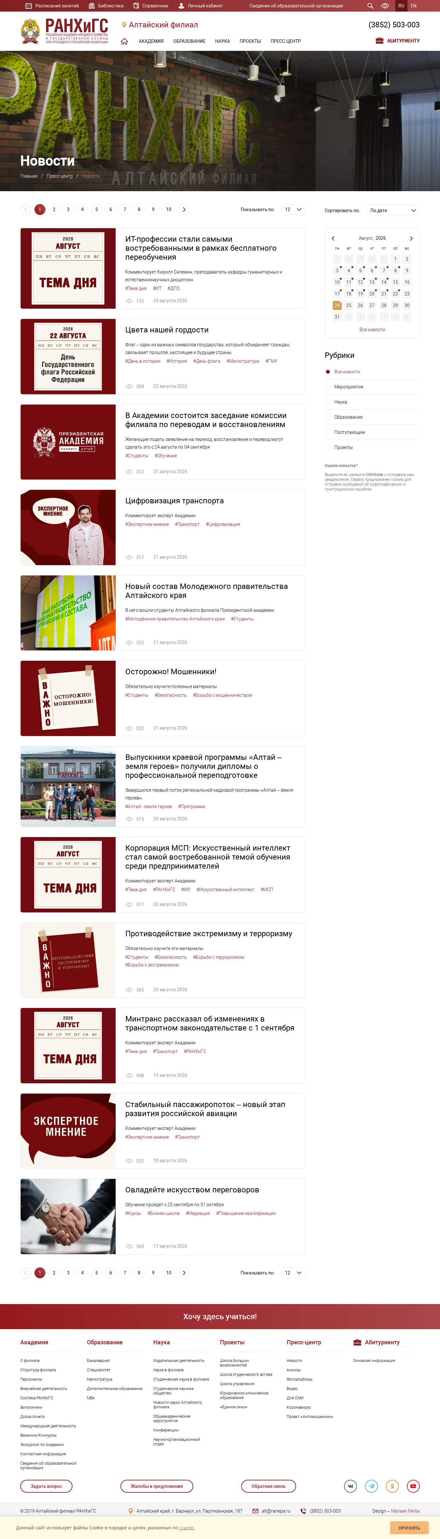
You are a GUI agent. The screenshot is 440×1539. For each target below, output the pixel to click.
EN (413, 5)
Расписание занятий (57, 5)
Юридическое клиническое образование (244, 1395)
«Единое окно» (233, 1407)
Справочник (155, 5)
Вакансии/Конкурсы (38, 1435)
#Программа (191, 806)
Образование (348, 417)
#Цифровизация (223, 524)
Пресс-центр (60, 176)
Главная (29, 176)
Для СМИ (295, 1398)
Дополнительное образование (114, 1388)
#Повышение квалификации (246, 1213)
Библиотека (111, 5)
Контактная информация (43, 1454)
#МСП (267, 889)
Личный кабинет (205, 5)
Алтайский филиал (163, 25)
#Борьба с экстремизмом (152, 965)
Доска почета (32, 1416)
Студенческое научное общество (173, 1390)
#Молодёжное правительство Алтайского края (175, 619)
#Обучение (166, 455)
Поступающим (349, 432)
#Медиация (198, 1213)
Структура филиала (38, 1370)
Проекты (343, 447)
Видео (292, 1388)
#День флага (206, 361)
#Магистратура (242, 361)
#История (177, 361)
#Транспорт (187, 524)
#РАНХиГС (164, 889)
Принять (409, 1528)
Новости (294, 1360)
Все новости (372, 329)
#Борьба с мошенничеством (222, 695)
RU (401, 5)
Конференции (165, 1430)
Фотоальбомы (299, 1379)
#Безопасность (171, 695)
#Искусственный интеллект (225, 889)
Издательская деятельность (178, 1360)
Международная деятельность (48, 1426)
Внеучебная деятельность (43, 1388)
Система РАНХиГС (36, 1398)
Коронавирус (299, 1407)
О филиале (30, 1360)
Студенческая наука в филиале (181, 1379)
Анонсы (294, 1370)
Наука (340, 402)
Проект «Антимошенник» (310, 1416)
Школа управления (237, 1384)
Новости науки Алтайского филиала (177, 1404)
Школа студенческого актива (246, 1374)
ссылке (186, 1528)
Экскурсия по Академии (42, 1444)
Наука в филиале (168, 1370)
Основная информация (374, 1360)
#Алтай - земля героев (148, 806)
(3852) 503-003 (394, 25)
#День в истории (142, 361)
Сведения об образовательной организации (296, 5)
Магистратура (99, 1379)
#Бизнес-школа (164, 1213)
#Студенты (136, 455)
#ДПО (173, 288)
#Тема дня (136, 288)
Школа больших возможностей (234, 1362)
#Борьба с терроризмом (218, 957)
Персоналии (31, 1379)
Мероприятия (348, 386)
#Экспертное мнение (147, 524)
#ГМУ (271, 361)
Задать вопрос (46, 1486)
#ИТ (157, 288)
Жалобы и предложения (157, 1486)
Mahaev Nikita (405, 1511)
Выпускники (31, 1407)
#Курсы (133, 1213)
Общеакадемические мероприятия (171, 1418)
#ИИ (185, 889)
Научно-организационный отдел (176, 1441)
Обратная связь (269, 1486)
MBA (91, 1398)
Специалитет (98, 1370)
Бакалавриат (98, 1360)
